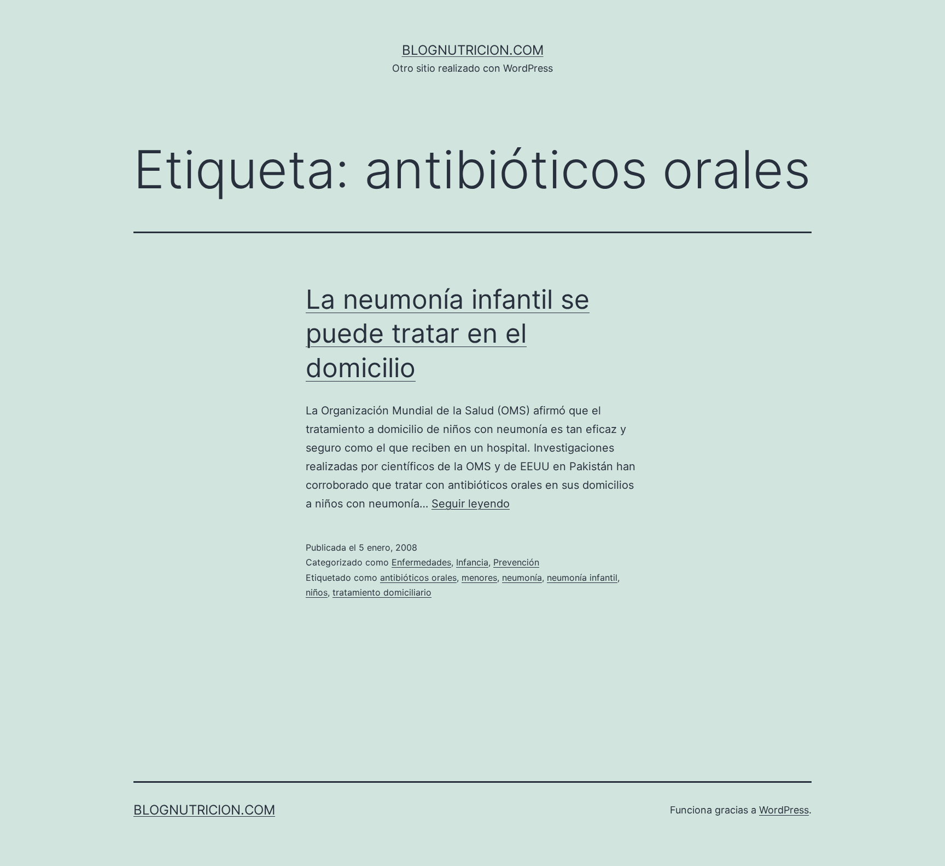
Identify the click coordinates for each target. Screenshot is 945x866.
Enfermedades (421, 562)
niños (317, 592)
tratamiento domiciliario (381, 592)
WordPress (784, 810)
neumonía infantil (582, 577)
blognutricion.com (473, 50)
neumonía (522, 577)
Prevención (516, 562)
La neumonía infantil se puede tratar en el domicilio (448, 333)
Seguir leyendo (470, 503)
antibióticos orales (418, 577)
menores (479, 577)
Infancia (472, 562)
